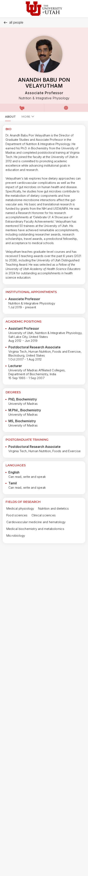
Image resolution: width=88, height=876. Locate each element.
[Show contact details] (22, 108)
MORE (25, 116)
